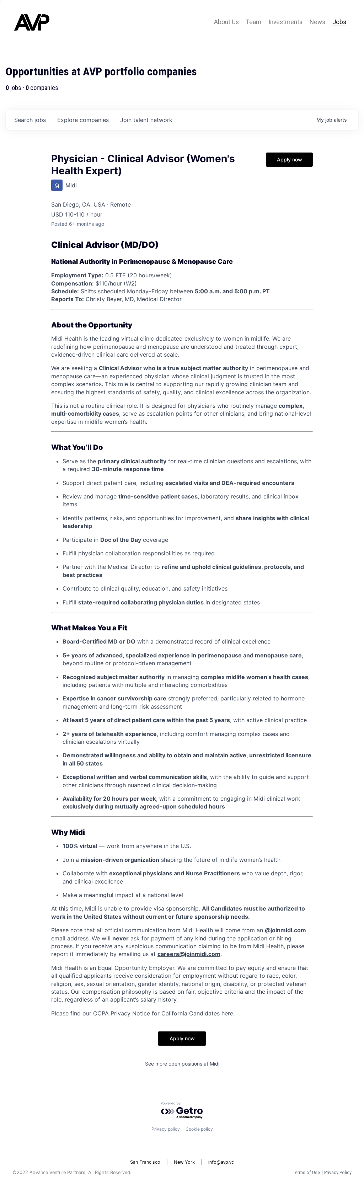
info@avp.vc (221, 1162)
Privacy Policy (338, 1172)
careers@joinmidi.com (188, 953)
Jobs (339, 22)
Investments (285, 22)
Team (253, 22)
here (227, 1013)
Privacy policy (165, 1129)
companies (83, 119)
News (317, 22)
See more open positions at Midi (182, 1064)
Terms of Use (306, 1172)
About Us (226, 22)
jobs (30, 119)
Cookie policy (199, 1129)
